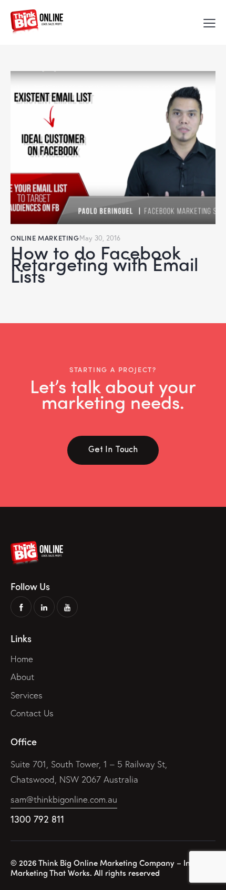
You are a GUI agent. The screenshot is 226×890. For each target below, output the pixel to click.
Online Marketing (45, 238)
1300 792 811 (37, 819)
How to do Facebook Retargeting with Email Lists (104, 263)
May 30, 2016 (99, 238)
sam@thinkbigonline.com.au (64, 799)
